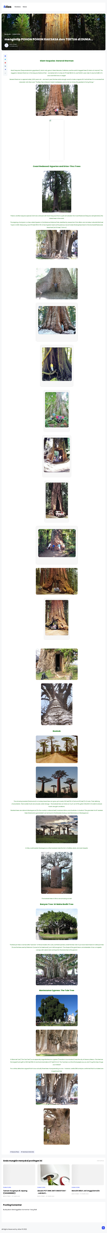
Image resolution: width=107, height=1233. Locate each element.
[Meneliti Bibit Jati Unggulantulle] (88, 1174)
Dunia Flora (16, 34)
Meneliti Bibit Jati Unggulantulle (86, 1191)
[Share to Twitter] (5, 59)
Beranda (7, 34)
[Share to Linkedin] (5, 66)
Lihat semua (100, 1161)
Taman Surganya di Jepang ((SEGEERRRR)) (15, 1192)
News (25, 7)
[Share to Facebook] (5, 56)
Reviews (18, 7)
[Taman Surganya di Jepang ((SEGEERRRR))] (19, 1174)
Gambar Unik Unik (28, 1152)
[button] (5, 73)
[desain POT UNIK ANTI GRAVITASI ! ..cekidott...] (53, 1174)
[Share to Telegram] (5, 69)
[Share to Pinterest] (5, 62)
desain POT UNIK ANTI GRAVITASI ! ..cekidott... (51, 1192)
